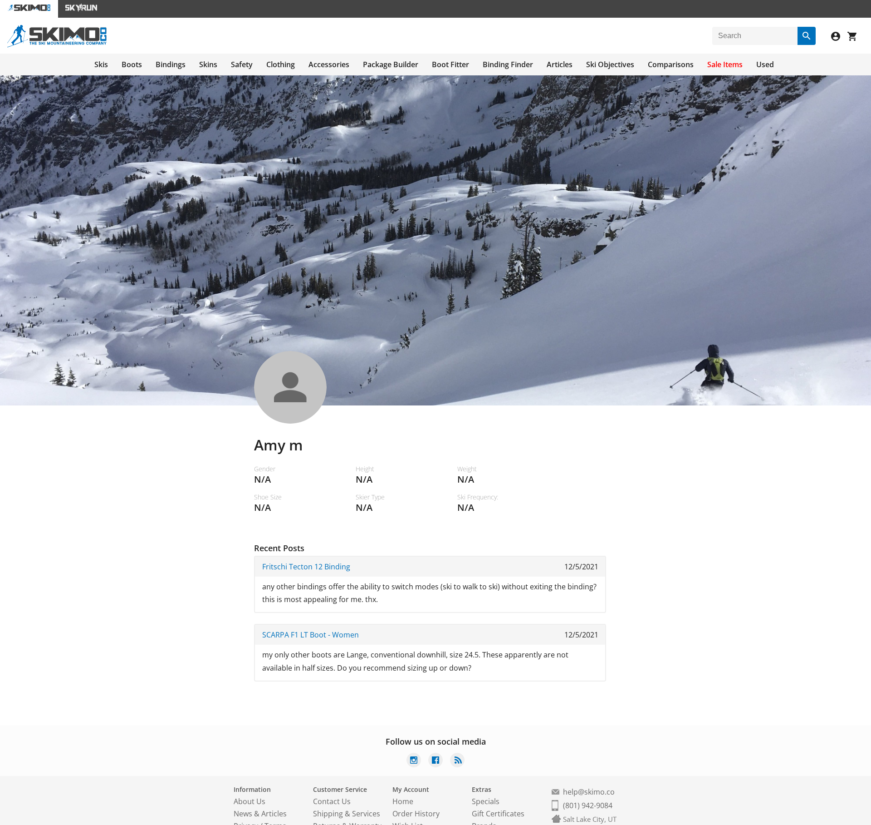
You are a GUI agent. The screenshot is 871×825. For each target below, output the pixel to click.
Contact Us (332, 801)
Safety (242, 64)
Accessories (328, 64)
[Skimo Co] (57, 45)
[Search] (807, 36)
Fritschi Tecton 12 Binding (306, 567)
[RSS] (457, 761)
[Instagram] (414, 761)
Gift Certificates (498, 814)
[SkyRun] (81, 9)
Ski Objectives (610, 64)
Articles (560, 64)
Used (765, 64)
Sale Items (725, 64)
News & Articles (260, 814)
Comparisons (671, 64)
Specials (485, 801)
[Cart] (855, 37)
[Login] (839, 37)
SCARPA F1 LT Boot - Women (310, 635)
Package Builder (390, 64)
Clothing (280, 64)
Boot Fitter (450, 64)
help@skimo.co (589, 792)
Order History (416, 814)
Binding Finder (508, 64)
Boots (132, 64)
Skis (101, 64)
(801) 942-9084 (587, 805)
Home (402, 801)
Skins (208, 64)
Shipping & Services (346, 814)
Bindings (171, 64)
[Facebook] (435, 761)
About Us (249, 801)
